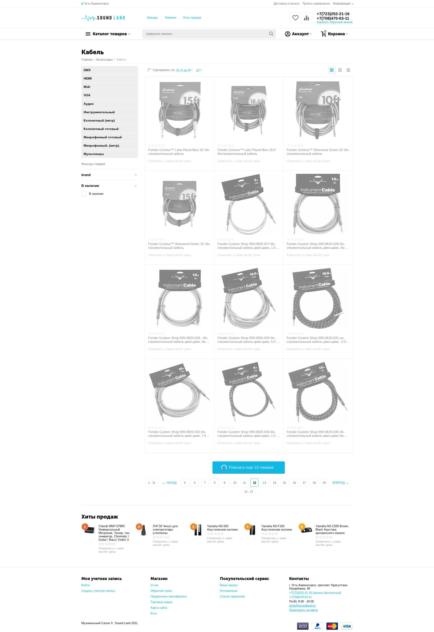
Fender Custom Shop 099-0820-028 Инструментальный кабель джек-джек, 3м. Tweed (316, 245)
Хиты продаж (192, 17)
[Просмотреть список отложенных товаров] (295, 20)
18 (314, 482)
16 (294, 482)
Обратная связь (161, 590)
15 (284, 482)
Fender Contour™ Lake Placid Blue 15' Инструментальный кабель (179, 151)
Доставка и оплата (286, 3)
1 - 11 (151, 482)
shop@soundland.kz (302, 605)
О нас (154, 585)
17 (304, 482)
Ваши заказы (229, 585)
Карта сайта (159, 607)
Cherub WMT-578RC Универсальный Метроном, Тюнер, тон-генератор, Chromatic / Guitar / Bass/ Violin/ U (114, 532)
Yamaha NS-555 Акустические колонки (222, 527)
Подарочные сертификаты (168, 596)
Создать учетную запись (98, 590)
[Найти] (271, 33)
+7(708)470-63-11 (333, 18)
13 (264, 482)
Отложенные (228, 590)
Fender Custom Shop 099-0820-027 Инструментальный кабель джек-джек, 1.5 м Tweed (248, 245)
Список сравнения (232, 596)
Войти (85, 585)
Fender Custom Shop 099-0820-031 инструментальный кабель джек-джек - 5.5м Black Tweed (317, 339)
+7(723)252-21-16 (333, 14)
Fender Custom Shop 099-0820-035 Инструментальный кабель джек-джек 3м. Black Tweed (316, 433)
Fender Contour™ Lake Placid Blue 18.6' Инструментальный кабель (246, 151)
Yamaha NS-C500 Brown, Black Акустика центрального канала (332, 529)
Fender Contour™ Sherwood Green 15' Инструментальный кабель (179, 245)
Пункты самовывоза (316, 3)
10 (234, 482)
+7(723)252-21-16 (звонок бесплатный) (315, 592)
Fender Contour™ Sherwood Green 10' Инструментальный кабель (318, 151)
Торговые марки (161, 602)
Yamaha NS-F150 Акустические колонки (276, 527)
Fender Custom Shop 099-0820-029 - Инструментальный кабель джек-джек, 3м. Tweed (178, 339)
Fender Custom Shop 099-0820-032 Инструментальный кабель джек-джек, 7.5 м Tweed (178, 433)
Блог (154, 613)
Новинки (170, 17)
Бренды (152, 17)
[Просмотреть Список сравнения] (306, 20)
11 (244, 482)
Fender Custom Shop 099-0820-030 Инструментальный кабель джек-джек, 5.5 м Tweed (248, 339)
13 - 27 (248, 491)
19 (324, 482)
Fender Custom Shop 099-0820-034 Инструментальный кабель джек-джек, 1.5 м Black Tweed (248, 433)
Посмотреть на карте (303, 610)
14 (274, 482)
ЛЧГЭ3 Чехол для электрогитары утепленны (165, 529)
